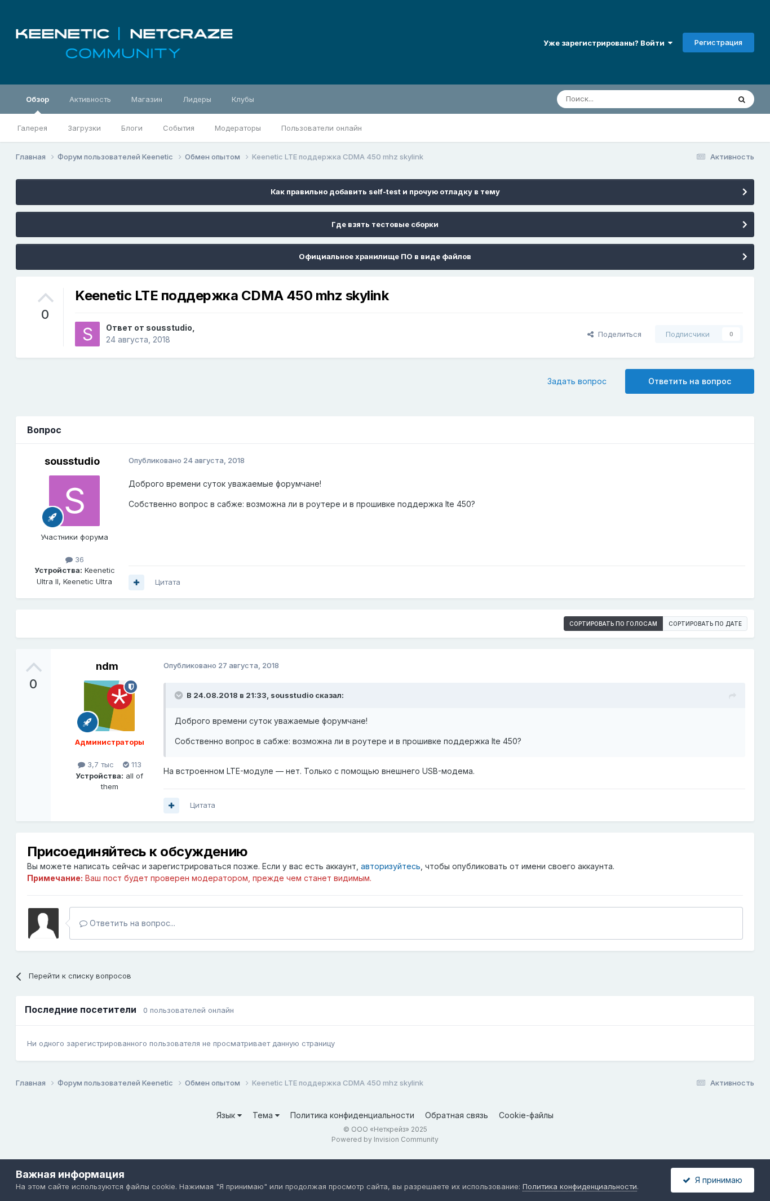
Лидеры (197, 99)
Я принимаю (716, 1180)
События (178, 127)
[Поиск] (741, 99)
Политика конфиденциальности (352, 1115)
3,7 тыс (99, 764)
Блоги (132, 127)
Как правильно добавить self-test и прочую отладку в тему (385, 191)
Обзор (37, 99)
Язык (226, 1115)
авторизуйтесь (391, 866)
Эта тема (699, 99)
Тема (264, 1115)
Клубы (243, 99)
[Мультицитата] (136, 582)
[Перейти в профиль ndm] (109, 705)
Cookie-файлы (526, 1115)
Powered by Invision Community (385, 1139)
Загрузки (84, 127)
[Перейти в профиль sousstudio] (87, 334)
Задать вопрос (577, 381)
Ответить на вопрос (689, 381)
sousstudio (169, 327)
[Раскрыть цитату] (180, 695)
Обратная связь (456, 1115)
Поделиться (617, 334)
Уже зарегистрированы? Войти (605, 42)
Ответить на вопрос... (131, 923)
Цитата (167, 581)
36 (78, 559)
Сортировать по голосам (613, 623)
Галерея (32, 127)
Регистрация (718, 42)
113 (135, 764)
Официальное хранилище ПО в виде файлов (385, 256)
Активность (90, 99)
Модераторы (238, 127)
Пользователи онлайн (321, 127)
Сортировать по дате (705, 623)
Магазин (146, 99)
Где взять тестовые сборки (385, 224)
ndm (107, 666)
